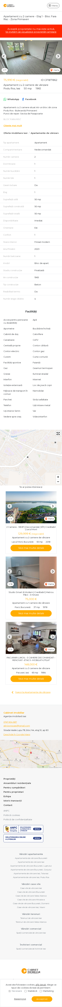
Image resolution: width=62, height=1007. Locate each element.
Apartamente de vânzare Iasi (31, 862)
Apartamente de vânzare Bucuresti (31, 858)
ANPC (6, 810)
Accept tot (42, 999)
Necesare (17, 991)
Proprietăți (9, 778)
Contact (7, 805)
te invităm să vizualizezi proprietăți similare (31, 31)
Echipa (7, 796)
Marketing (48, 991)
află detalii (40, 984)
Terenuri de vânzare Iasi (31, 918)
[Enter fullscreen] (58, 433)
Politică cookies (11, 815)
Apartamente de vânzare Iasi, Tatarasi (31, 873)
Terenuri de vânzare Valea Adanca (31, 922)
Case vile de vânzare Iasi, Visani (31, 907)
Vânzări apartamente (31, 854)
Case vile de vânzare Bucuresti (31, 892)
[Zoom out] (58, 481)
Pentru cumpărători (14, 787)
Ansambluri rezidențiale (17, 783)
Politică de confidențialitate (17, 819)
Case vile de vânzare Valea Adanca (31, 896)
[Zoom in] (58, 477)
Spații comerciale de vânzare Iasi (31, 933)
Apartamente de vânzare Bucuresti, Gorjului (31, 869)
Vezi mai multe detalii (31, 547)
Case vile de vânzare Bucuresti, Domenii (31, 903)
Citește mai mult (12, 125)
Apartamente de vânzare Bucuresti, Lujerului (31, 866)
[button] (4, 56)
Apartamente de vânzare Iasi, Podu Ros (31, 877)
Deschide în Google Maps (16, 734)
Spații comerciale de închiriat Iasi (31, 949)
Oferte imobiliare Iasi (15, 133)
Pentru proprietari (13, 792)
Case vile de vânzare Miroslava (31, 899)
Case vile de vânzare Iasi (31, 888)
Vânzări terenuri (31, 914)
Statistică (32, 991)
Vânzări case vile (31, 884)
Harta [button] (56, 70)
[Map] (31, 457)
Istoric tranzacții (12, 800)
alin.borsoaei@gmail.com (16, 725)
